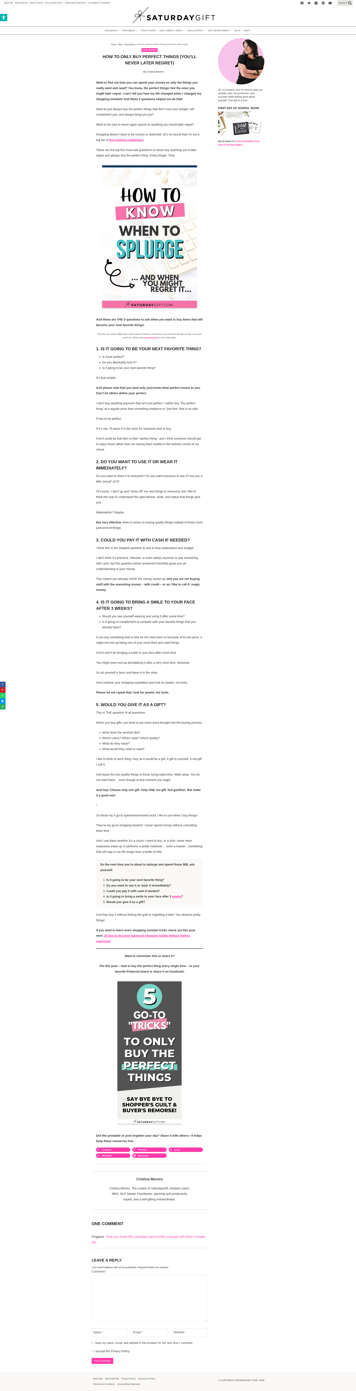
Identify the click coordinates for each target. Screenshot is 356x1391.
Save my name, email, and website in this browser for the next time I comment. (144, 1342)
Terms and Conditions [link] (75, 3)
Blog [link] (237, 30)
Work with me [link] (21, 3)
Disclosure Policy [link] (54, 3)
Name (98, 1332)
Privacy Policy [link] (36, 3)
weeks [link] (176, 896)
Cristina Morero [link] (155, 71)
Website (178, 1332)
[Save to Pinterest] (3, 690)
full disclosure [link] (151, 337)
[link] (3, 17)
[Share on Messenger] (3, 701)
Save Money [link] (130, 44)
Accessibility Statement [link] (98, 3)
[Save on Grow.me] (171, 1155)
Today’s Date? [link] (148, 30)
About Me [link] (8, 3)
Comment (99, 1271)
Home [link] (113, 44)
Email (138, 1332)
